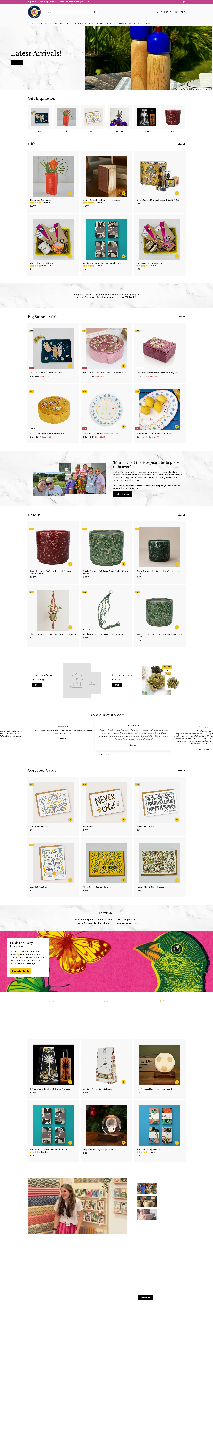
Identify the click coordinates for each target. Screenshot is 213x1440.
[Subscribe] (143, 740)
